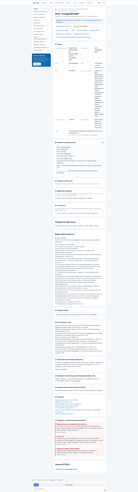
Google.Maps (94, 135)
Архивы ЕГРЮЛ (59, 2)
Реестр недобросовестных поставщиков (68, 404)
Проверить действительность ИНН (66, 400)
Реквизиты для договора (40, 11)
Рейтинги (81, 2)
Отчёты (68, 2)
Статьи (75, 2)
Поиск (51, 2)
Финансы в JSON (94, 30)
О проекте (44, 2)
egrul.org (36, 3)
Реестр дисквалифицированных (40, 38)
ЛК (99, 3)
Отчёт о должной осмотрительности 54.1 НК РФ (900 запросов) (73, 37)
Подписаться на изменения (63, 33)
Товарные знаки (38, 28)
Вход (103, 2)
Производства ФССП (39, 41)
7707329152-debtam (71, 193)
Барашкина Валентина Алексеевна (98, 125)
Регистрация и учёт (39, 31)
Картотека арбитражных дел (64, 414)
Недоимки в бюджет (39, 17)
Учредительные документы (81, 33)
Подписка (89, 2)
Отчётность (37, 20)
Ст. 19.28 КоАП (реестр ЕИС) (64, 408)
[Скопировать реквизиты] (103, 142)
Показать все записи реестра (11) (79, 469)
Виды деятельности (41, 25)
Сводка (36, 8)
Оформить (37, 64)
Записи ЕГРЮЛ (41, 50)
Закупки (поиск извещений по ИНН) (66, 406)
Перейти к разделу (61, 432)
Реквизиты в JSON (82, 30)
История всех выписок (81, 9)
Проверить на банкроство (63, 402)
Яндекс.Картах (86, 135)
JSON (72, 30)
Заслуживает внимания (41, 47)
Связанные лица (38, 34)
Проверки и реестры (39, 44)
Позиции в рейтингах (39, 14)
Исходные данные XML (62, 30)
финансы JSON (72, 195)
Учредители (41, 23)
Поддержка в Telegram (56, 480)
